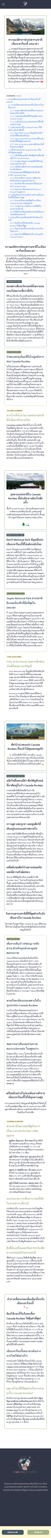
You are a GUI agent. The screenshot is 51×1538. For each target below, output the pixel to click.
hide (18, 96)
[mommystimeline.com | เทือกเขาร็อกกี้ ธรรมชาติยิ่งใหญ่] (25, 4)
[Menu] (3, 4)
